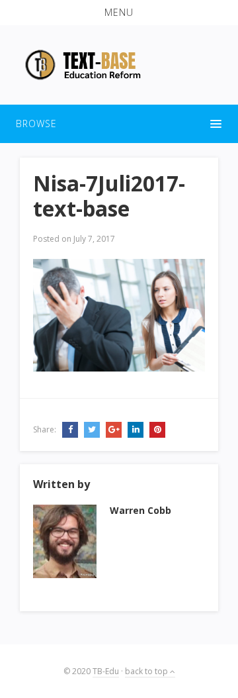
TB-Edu (106, 671)
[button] (119, 12)
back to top (147, 671)
